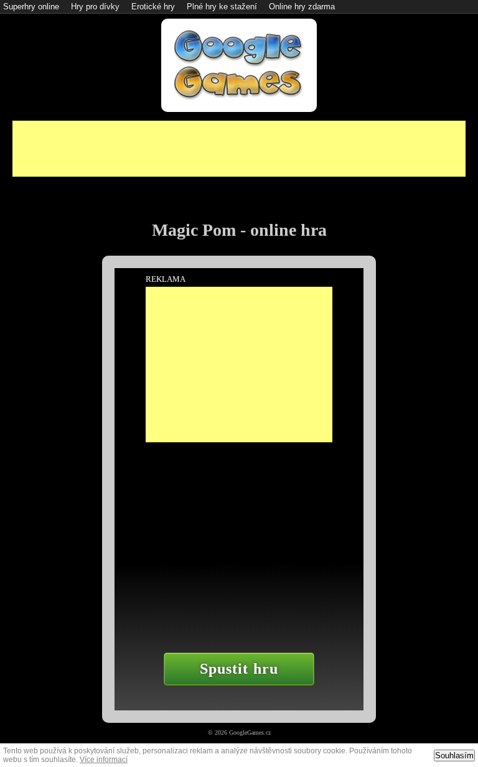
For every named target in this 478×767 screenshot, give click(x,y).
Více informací (104, 759)
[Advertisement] (239, 149)
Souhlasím (454, 755)
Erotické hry (153, 6)
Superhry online (31, 6)
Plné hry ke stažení (222, 6)
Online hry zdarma (302, 6)
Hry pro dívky (95, 6)
